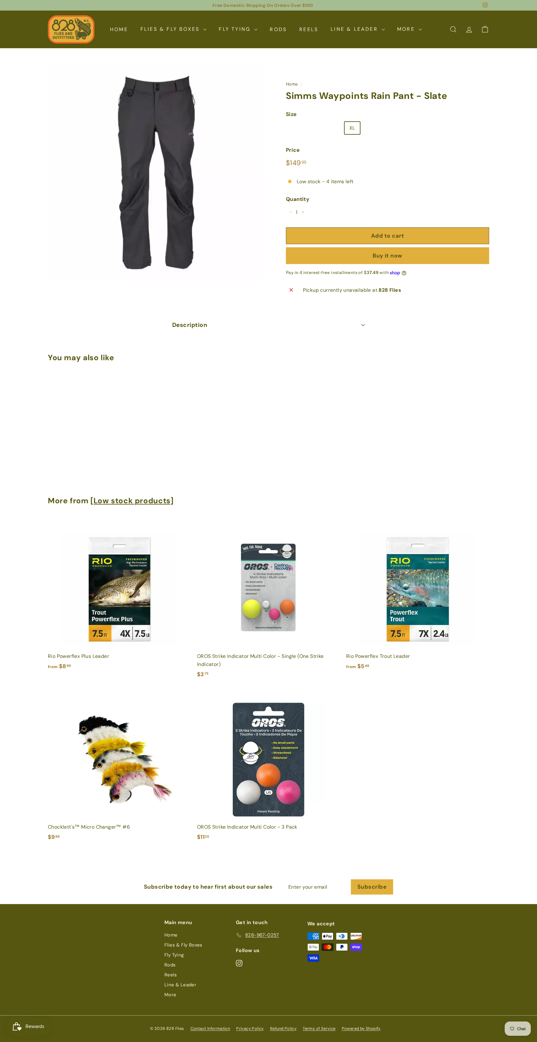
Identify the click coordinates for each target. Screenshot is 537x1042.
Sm (294, 127)
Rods (278, 29)
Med (315, 127)
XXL (371, 127)
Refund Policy (283, 1028)
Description (189, 325)
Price (293, 149)
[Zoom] (156, 172)
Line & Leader (355, 29)
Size (291, 114)
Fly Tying (236, 29)
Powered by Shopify (361, 1028)
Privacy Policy (250, 1028)
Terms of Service (319, 1028)
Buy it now (387, 255)
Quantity (297, 198)
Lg (334, 127)
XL (352, 127)
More (407, 29)
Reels (308, 29)
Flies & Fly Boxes (171, 29)
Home (119, 29)
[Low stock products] (131, 501)
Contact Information (210, 1028)
